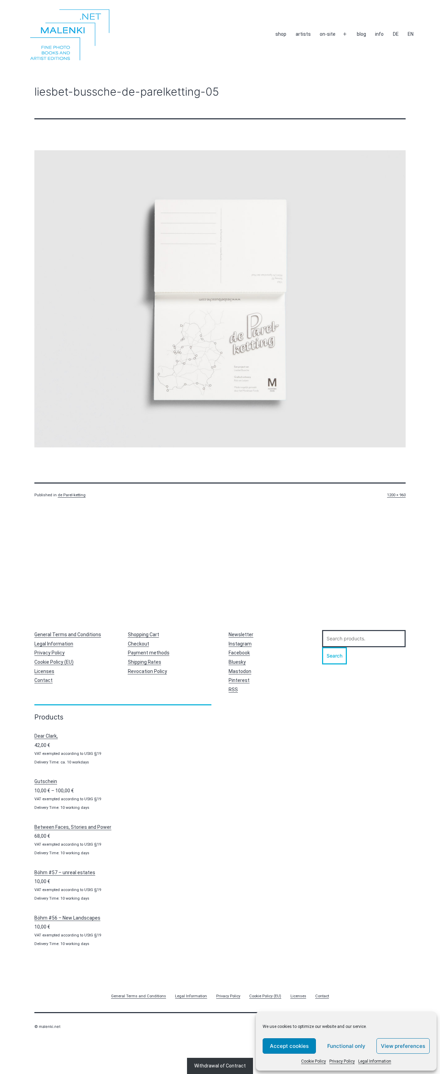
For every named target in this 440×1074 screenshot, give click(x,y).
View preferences (403, 1046)
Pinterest (239, 680)
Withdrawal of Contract (220, 1065)
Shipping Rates (144, 662)
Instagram (240, 644)
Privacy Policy (342, 1061)
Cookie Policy (313, 1061)
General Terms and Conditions (67, 634)
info (379, 34)
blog (361, 34)
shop (280, 34)
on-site (328, 34)
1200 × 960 (396, 495)
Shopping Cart (143, 634)
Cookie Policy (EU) (54, 662)
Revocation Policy (147, 671)
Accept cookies (289, 1046)
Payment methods (148, 652)
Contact (43, 680)
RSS (233, 689)
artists (303, 34)
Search (334, 656)
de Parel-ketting (72, 495)
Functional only (346, 1046)
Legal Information (374, 1061)
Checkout (138, 644)
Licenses (44, 671)
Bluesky (237, 662)
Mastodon (240, 671)
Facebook (239, 652)
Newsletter (241, 634)
